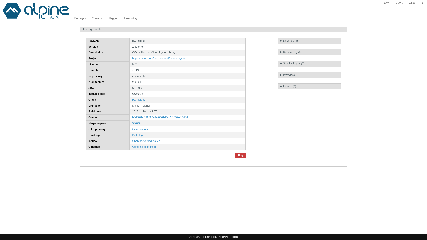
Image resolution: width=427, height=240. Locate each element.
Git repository (140, 129)
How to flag (131, 18)
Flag (240, 155)
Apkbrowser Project (228, 237)
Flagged (113, 18)
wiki (386, 2)
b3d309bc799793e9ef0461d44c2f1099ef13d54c (160, 117)
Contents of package (144, 147)
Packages (80, 18)
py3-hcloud (138, 99)
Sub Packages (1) (293, 63)
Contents (97, 18)
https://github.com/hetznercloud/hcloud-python (159, 58)
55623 (136, 123)
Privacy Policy (210, 237)
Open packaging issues (146, 141)
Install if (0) (289, 86)
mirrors (399, 2)
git (422, 2)
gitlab (412, 2)
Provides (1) (290, 75)
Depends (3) (290, 40)
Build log (137, 135)
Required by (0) (292, 52)
